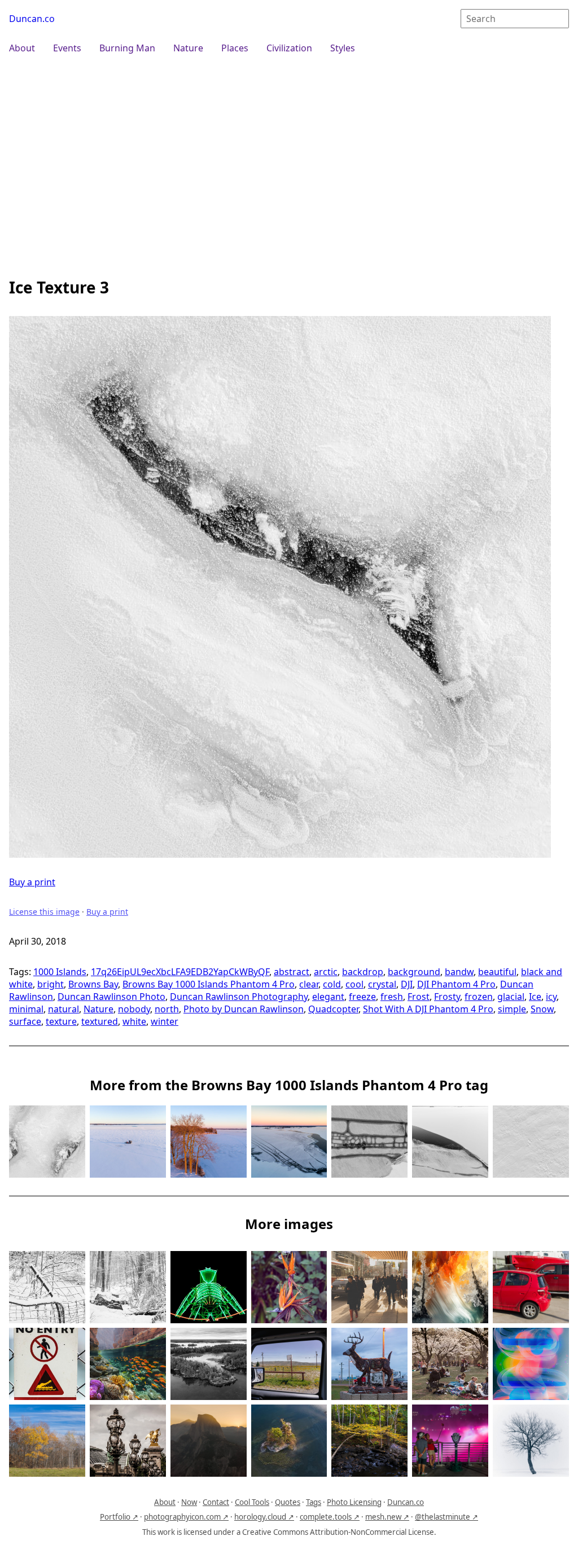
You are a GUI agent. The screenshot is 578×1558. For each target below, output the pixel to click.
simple (512, 1009)
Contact (216, 1502)
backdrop (362, 971)
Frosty (447, 996)
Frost (419, 996)
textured (99, 1021)
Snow (542, 1009)
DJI (407, 984)
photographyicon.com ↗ (186, 1517)
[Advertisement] (289, 165)
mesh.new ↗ (387, 1517)
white (134, 1021)
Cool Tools (252, 1502)
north (167, 1009)
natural (63, 1009)
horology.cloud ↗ (264, 1517)
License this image (44, 911)
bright (50, 984)
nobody (134, 1009)
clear (308, 984)
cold (332, 984)
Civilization (289, 48)
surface (25, 1021)
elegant (328, 996)
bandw (459, 971)
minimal (26, 1009)
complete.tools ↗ (330, 1517)
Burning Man (127, 48)
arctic (326, 971)
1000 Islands (59, 971)
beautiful (497, 971)
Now (189, 1502)
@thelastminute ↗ (446, 1517)
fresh (391, 996)
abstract (291, 971)
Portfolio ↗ (119, 1517)
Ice (535, 996)
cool (354, 984)
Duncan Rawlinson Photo (111, 996)
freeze (362, 996)
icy (551, 996)
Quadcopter (333, 1009)
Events (67, 48)
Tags (313, 1502)
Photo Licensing (354, 1502)
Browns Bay (93, 984)
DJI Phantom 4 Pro (456, 984)
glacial (510, 996)
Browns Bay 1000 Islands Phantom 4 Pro (208, 984)
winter (164, 1021)
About (22, 48)
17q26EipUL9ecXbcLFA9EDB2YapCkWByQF (180, 971)
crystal (382, 984)
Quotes (287, 1502)
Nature (188, 48)
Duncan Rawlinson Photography (239, 996)
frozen (479, 996)
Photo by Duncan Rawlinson (243, 1009)
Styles (342, 48)
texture (61, 1021)
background (414, 971)
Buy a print (32, 882)
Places (234, 48)
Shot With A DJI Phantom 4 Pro (428, 1009)
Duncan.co (32, 18)
